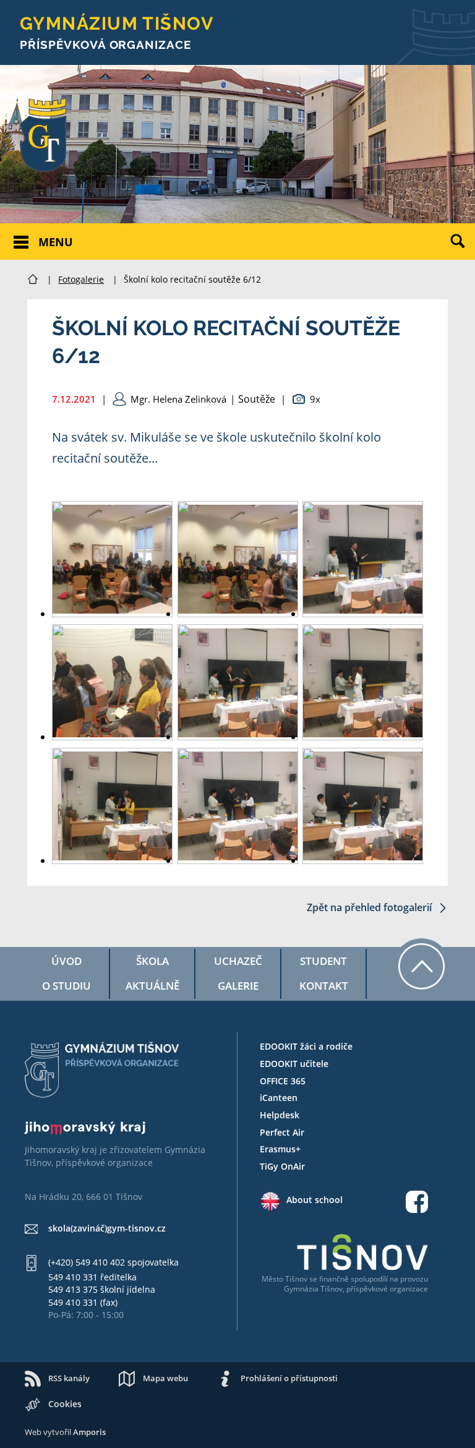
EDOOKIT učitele (294, 1063)
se (313, 1278)
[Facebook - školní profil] (417, 1203)
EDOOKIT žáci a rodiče (306, 1046)
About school (314, 1200)
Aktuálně (152, 986)
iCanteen (278, 1097)
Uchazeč (238, 961)
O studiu (66, 986)
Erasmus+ (280, 1149)
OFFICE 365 (283, 1081)
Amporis (89, 1431)
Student (323, 961)
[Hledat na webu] (462, 250)
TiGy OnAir (282, 1166)
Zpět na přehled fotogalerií (370, 907)
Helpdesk (279, 1115)
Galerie (238, 986)
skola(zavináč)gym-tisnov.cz (107, 1228)
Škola (152, 961)
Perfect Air (282, 1132)
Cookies (65, 1404)
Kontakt (323, 986)
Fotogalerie (81, 279)
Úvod (66, 961)
